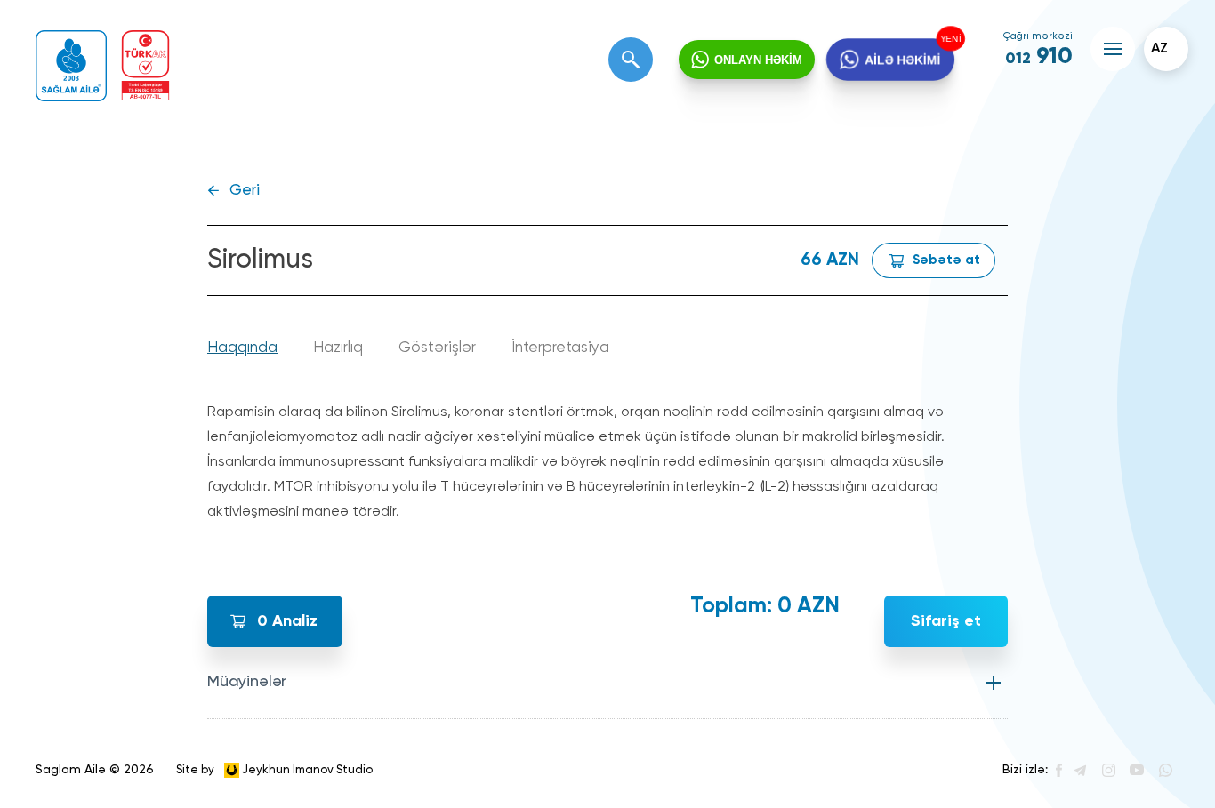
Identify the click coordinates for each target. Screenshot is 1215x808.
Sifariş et (946, 621)
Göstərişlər (437, 348)
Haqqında (242, 348)
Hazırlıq (338, 348)
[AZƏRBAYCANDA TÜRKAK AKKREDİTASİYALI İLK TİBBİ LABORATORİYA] (145, 65)
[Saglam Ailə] (71, 65)
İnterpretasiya (560, 348)
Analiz (287, 621)
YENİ (948, 39)
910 (1039, 56)
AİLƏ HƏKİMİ (901, 59)
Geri (244, 190)
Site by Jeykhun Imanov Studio (274, 769)
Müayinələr (246, 682)
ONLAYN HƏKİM (758, 60)
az (1159, 49)
